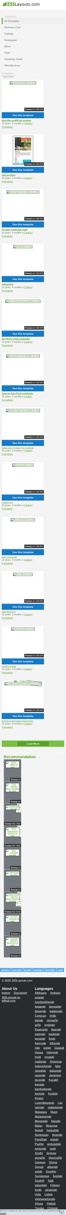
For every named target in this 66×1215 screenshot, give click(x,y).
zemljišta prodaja (9, 666)
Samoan (40, 1162)
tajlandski (41, 1185)
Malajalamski (43, 1116)
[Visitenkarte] (12, 808)
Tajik (51, 1180)
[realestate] (23, 246)
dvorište (50, 970)
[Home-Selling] (12, 767)
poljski (54, 1139)
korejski (40, 1093)
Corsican (40, 1015)
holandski (53, 1130)
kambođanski (43, 1089)
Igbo (58, 1066)
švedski (57, 1176)
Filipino (55, 1185)
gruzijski (40, 1079)
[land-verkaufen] (23, 629)
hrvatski (49, 1057)
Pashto (39, 1144)
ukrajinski (51, 1189)
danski (39, 1020)
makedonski (55, 1107)
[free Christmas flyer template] (23, 301)
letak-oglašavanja (9, 557)
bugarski (40, 1006)
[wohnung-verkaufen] (23, 165)
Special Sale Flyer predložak (17, 393)
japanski (40, 1075)
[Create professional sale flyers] (23, 683)
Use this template (22, 115)
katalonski (56, 1011)
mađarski (40, 1061)
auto (60, 970)
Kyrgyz (39, 1098)
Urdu (38, 1194)
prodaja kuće (7, 502)
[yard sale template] (23, 82)
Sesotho (51, 1171)
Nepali (39, 1130)
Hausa (39, 1052)
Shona (53, 1162)
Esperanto (41, 1029)
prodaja (38, 970)
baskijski (54, 1034)
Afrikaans (41, 992)
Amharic (55, 992)
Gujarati (59, 1047)
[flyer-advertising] (23, 519)
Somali (39, 1166)
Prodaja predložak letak (14, 229)
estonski (40, 1034)
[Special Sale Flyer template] (23, 355)
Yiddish (51, 1203)
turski (38, 1189)
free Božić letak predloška (16, 339)
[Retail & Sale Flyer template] (23, 410)
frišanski (55, 1043)
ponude (17, 970)
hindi (38, 1057)
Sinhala (51, 1153)
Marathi (56, 1121)
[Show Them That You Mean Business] (12, 901)
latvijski (39, 1107)
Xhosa (39, 1203)
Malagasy (41, 1112)
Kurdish (53, 1093)
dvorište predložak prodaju (16, 120)
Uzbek (49, 1194)
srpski (38, 1171)
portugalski (54, 1144)
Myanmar (52, 1125)
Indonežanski (43, 1066)
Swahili (39, 1180)
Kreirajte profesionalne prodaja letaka (17, 721)
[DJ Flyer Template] (12, 921)
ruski (53, 1148)
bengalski (55, 1006)
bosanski (40, 1011)
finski (52, 1038)
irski (37, 1047)
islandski (40, 1070)
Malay (38, 1125)
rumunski (40, 1148)
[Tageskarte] (12, 875)
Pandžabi (41, 1139)
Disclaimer (20, 992)
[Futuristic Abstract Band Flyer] (12, 945)
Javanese (55, 1075)
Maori (54, 1112)
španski (56, 1029)
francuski (40, 1043)
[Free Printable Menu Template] (12, 791)
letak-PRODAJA (9, 612)
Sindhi (39, 1153)
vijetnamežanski (45, 1199)
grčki (38, 1024)
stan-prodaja (8, 175)
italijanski (55, 1070)
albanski (52, 1166)
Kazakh (53, 1079)
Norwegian (42, 1134)
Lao (60, 1102)
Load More (33, 743)
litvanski (57, 1134)
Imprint (6, 992)
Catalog (28, 123)
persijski (40, 1038)
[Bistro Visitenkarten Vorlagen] (12, 835)
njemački (52, 1020)
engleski (49, 1024)
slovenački (55, 1157)
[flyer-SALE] (22, 574)
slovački (40, 1157)
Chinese (52, 1208)
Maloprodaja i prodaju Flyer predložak (18, 448)
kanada (39, 1084)
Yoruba (39, 1208)
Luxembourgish (44, 1102)
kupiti (27, 970)
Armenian (56, 1061)
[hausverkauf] (23, 465)
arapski (39, 997)
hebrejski (52, 1052)
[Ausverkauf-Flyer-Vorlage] (23, 192)
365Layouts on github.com (11, 999)
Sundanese (42, 1176)
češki (53, 1015)
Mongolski (41, 1121)
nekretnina (7, 284)
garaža (5, 970)
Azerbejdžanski (44, 1002)
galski (47, 1047)
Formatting (7, 127)
